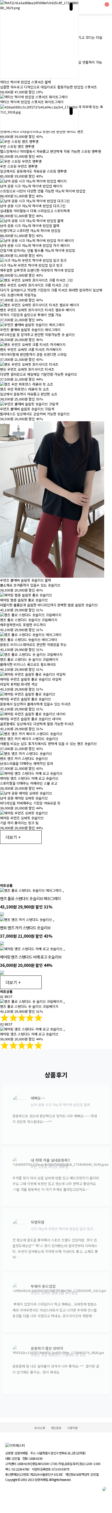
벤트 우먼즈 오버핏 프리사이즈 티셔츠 (27, 369)
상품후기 (56, 1074)
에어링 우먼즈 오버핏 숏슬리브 (22, 817)
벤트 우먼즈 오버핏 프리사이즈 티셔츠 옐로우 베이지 (37, 309)
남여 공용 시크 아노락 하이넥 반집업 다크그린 (33, 205)
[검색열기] (95, 7)
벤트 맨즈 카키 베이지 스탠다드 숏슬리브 (29, 738)
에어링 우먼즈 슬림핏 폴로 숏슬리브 (25, 699)
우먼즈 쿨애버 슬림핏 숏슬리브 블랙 (25, 580)
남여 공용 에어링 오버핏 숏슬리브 (24, 798)
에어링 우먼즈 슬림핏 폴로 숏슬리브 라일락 (30, 679)
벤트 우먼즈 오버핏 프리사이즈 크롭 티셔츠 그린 (34, 285)
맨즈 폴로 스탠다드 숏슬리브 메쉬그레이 (28, 639)
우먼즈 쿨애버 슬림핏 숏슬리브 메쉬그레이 (30, 329)
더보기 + (13, 837)
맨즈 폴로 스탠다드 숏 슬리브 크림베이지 (29, 659)
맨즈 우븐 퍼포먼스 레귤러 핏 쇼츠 (24, 389)
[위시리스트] (63, 891)
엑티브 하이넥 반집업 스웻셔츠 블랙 (25, 82)
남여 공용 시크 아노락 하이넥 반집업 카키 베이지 (35, 245)
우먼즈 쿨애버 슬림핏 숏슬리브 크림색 (27, 408)
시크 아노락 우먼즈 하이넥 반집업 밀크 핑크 (31, 265)
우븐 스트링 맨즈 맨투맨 (17, 146)
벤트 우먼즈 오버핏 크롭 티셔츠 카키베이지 (30, 349)
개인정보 (56, 1428)
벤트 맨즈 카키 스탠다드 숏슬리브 (24, 758)
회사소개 (39, 1428)
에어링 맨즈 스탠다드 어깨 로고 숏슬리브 (29, 778)
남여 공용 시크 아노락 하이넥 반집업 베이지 (31, 186)
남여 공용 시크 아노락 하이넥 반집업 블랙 (29, 225)
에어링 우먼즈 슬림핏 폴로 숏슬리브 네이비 (30, 718)
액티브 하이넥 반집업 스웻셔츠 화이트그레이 (32, 101)
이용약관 (72, 1428)
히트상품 (6, 885)
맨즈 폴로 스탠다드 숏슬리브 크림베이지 (28, 619)
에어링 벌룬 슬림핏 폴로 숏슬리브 (24, 599)
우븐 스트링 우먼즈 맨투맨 (19, 166)
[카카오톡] (104, 1492)
